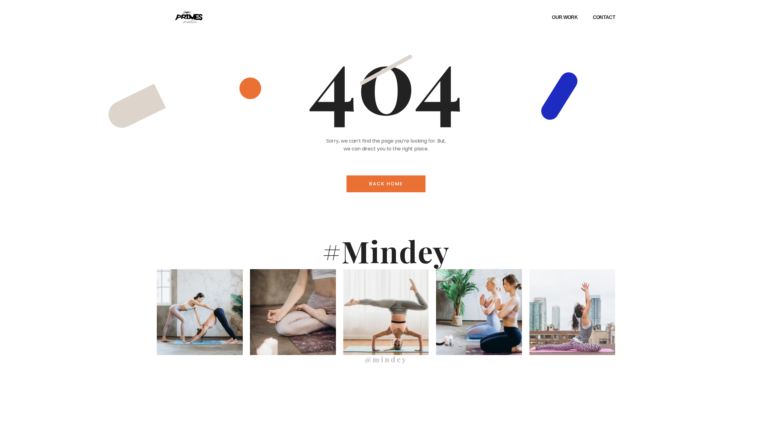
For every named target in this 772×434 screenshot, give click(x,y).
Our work (564, 17)
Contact (604, 17)
